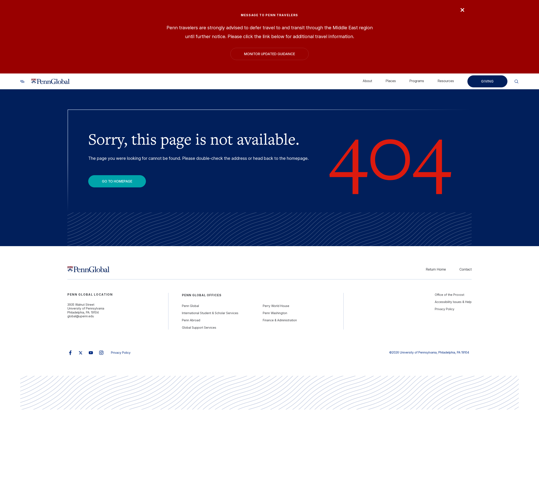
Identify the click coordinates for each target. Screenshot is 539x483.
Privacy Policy (444, 309)
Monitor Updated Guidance (269, 54)
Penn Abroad (191, 320)
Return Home (436, 269)
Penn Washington (275, 313)
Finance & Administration (280, 320)
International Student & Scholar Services (210, 313)
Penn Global (190, 306)
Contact (465, 269)
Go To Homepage (117, 181)
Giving (487, 81)
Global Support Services (199, 327)
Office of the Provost (449, 294)
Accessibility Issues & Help (453, 302)
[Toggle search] (22, 81)
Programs (416, 81)
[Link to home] (50, 81)
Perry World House (276, 306)
